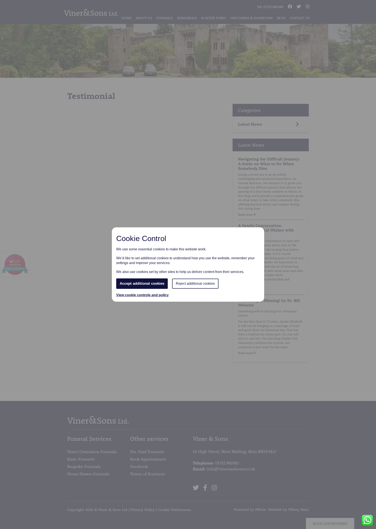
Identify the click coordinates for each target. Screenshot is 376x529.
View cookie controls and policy (142, 295)
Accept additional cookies (142, 283)
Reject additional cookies (195, 283)
